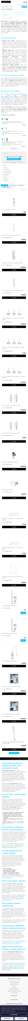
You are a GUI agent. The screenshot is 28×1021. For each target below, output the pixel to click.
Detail (23, 612)
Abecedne (5, 185)
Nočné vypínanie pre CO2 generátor (11, 121)
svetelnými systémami (7, 966)
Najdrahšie (20, 185)
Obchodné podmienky (14, 982)
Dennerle (6, 174)
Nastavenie (14, 1014)
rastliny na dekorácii (7, 877)
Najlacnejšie (12, 185)
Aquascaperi (7, 172)
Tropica (6, 180)
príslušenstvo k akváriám (13, 943)
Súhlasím (21, 1018)
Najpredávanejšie (6, 187)
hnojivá (12, 845)
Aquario (6, 169)
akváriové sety (10, 942)
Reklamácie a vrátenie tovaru (14, 989)
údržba (9, 899)
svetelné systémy (19, 845)
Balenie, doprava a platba (14, 981)
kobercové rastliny (6, 876)
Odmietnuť (7, 1018)
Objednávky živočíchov (14, 984)
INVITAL (6, 175)
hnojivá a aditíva (6, 845)
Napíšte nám (14, 985)
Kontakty (14, 987)
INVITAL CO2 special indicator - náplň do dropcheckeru (12, 132)
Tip (20, 155)
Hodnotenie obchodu (14, 988)
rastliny (22, 843)
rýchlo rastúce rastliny (16, 876)
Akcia (10, 155)
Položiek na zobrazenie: (14, 159)
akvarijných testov (6, 900)
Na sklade (5, 153)
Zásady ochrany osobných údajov (14, 991)
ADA (6, 167)
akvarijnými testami (18, 966)
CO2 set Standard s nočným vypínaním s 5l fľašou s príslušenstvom (13, 142)
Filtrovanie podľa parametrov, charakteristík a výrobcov (13, 162)
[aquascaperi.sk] (6, 1)
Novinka (16, 155)
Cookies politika (14, 992)
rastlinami (11, 964)
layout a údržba (17, 967)
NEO (5, 177)
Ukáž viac (13, 148)
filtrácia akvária (19, 897)
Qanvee (6, 179)
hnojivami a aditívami (20, 964)
